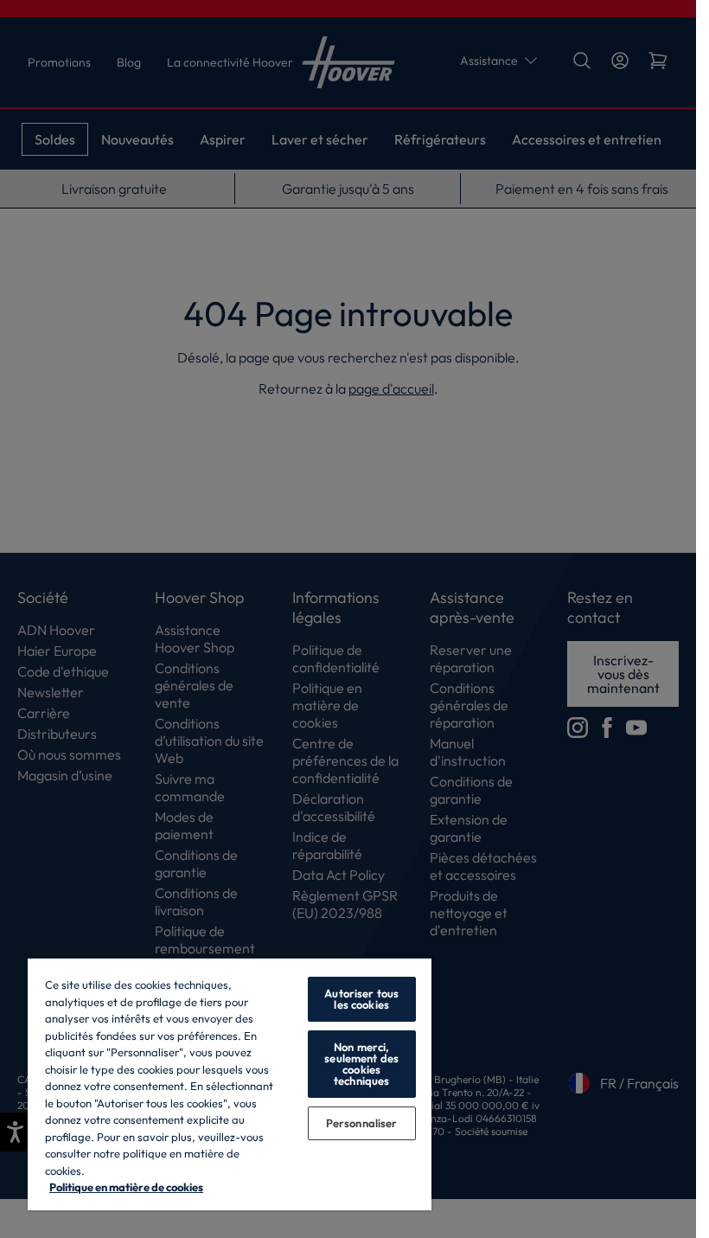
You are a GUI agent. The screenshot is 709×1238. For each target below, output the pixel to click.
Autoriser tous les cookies (361, 998)
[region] (229, 1083)
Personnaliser (362, 1123)
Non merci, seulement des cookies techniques (361, 1063)
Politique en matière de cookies (126, 1187)
